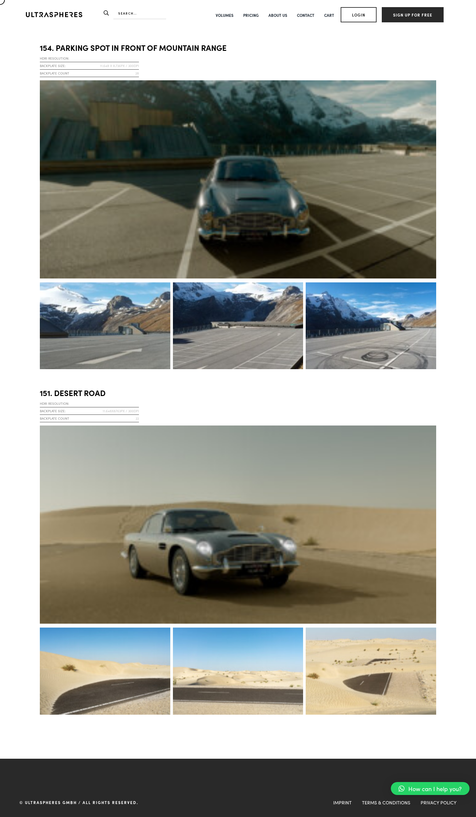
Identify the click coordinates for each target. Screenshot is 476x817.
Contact (305, 15)
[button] (430, 788)
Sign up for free (412, 14)
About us (277, 15)
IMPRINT (342, 802)
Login (358, 14)
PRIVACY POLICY (439, 802)
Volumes (224, 15)
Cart (329, 15)
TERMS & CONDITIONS (386, 802)
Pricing (251, 15)
